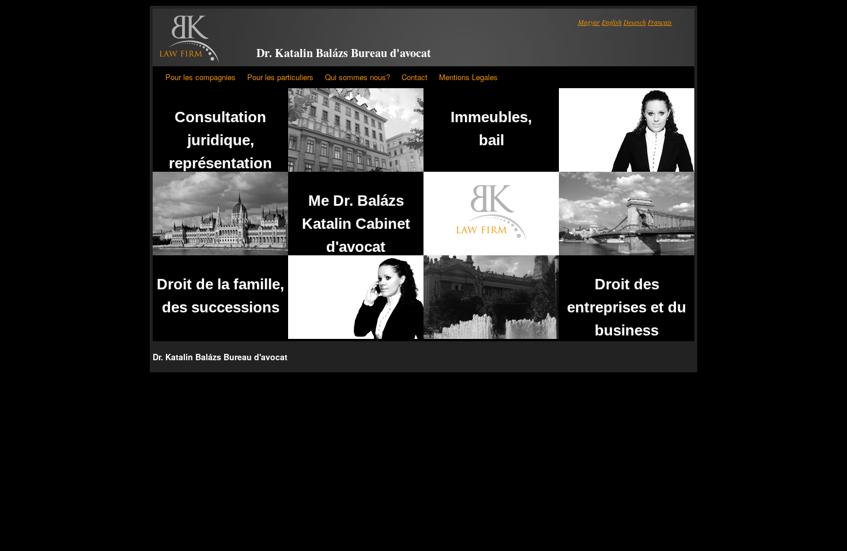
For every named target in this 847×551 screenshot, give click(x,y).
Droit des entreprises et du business (626, 307)
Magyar (589, 22)
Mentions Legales (468, 76)
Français (660, 22)
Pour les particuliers (280, 76)
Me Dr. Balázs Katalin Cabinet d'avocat (356, 223)
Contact (415, 76)
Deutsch (634, 22)
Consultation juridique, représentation (220, 140)
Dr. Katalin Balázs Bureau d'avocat (343, 52)
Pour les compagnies (200, 76)
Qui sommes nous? (357, 76)
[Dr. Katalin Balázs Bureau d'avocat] (189, 40)
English (612, 22)
